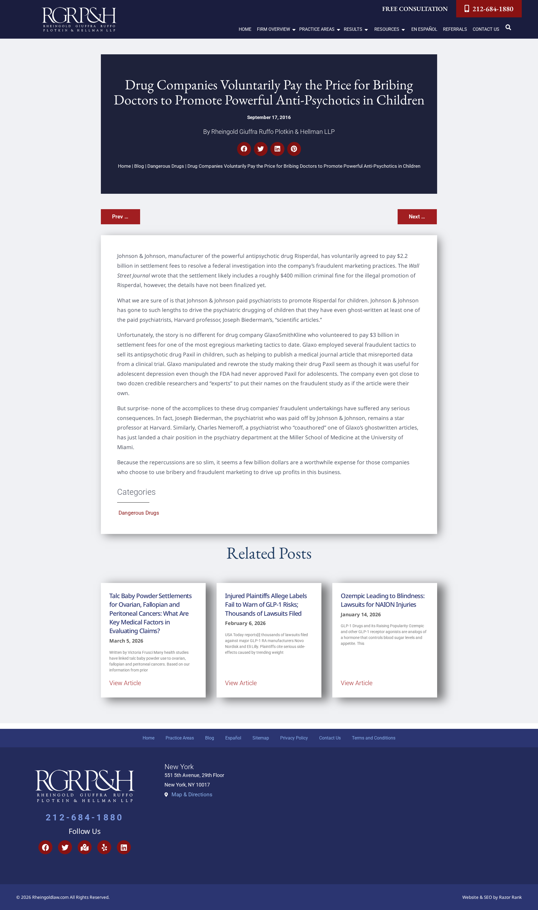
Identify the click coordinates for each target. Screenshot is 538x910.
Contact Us (330, 738)
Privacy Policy (294, 738)
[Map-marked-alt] (85, 847)
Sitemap (260, 738)
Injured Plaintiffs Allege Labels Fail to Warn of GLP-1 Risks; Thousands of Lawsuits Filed (266, 604)
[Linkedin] (124, 847)
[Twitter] (65, 847)
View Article (125, 683)
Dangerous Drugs (165, 166)
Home (124, 166)
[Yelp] (104, 847)
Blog (139, 166)
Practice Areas (180, 738)
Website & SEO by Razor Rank (492, 897)
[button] (276, 29)
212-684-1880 (85, 817)
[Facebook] (45, 847)
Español (233, 738)
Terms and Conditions (373, 738)
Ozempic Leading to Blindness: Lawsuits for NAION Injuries (383, 600)
